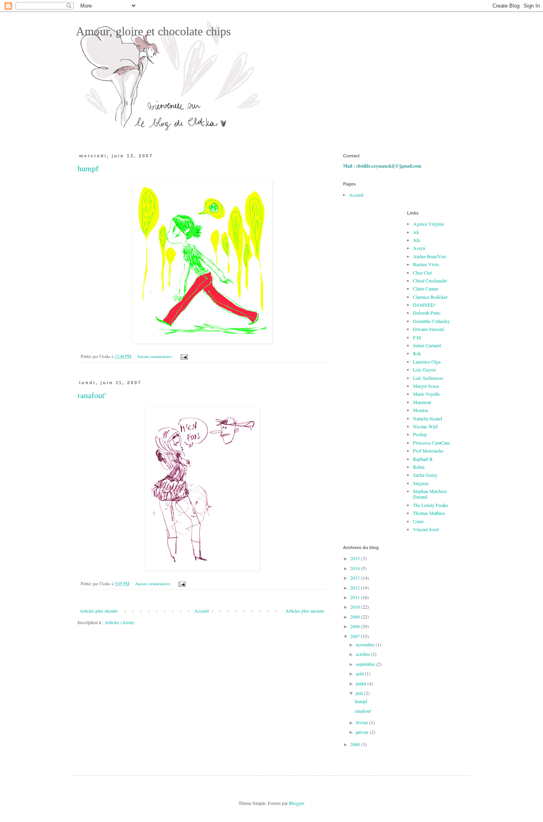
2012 (355, 587)
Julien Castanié (427, 345)
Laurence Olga (426, 361)
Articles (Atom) (119, 622)
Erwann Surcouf (428, 329)
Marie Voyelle (426, 394)
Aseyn (419, 248)
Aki (416, 240)
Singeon (421, 483)
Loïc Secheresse (428, 378)
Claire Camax (425, 288)
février (362, 722)
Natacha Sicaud (427, 418)
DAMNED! (424, 305)
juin (360, 693)
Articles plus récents (99, 610)
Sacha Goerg (425, 475)
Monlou (420, 410)
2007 (355, 636)
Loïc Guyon (424, 369)
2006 (355, 744)
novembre (366, 644)
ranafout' (92, 395)
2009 (355, 616)
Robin (419, 467)
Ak (416, 232)
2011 (355, 597)
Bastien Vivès (426, 264)
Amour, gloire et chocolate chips (152, 31)
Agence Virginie (428, 223)
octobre (363, 654)
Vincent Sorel (426, 529)
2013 (355, 577)
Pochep (420, 434)
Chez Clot (422, 272)
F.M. (417, 337)
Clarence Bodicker (430, 297)
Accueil (201, 610)
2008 (355, 626)
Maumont (422, 402)
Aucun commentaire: (155, 356)
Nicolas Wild (425, 426)
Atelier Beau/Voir (429, 256)
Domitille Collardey (431, 321)
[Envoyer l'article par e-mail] (183, 356)
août (360, 673)
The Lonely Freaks (430, 505)
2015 (355, 558)
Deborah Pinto (426, 312)
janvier (363, 732)
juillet (361, 683)
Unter (418, 521)
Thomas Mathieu (429, 513)
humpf (88, 168)
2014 (355, 568)
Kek (417, 353)
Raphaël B (422, 459)
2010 (355, 606)
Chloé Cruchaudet (430, 280)
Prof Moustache (428, 450)
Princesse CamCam (431, 442)
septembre (366, 664)
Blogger (296, 803)
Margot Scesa (426, 386)
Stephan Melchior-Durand (430, 494)
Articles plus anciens (304, 610)
